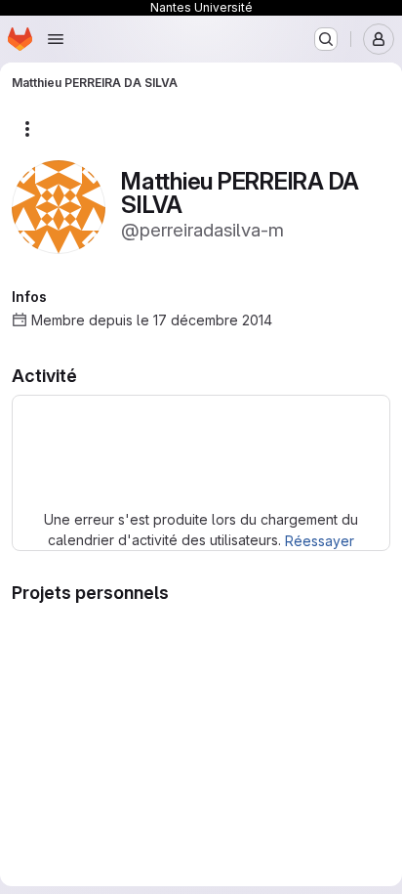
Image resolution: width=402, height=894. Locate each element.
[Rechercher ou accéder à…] (326, 39)
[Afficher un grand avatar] (58, 205)
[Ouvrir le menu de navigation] (55, 39)
